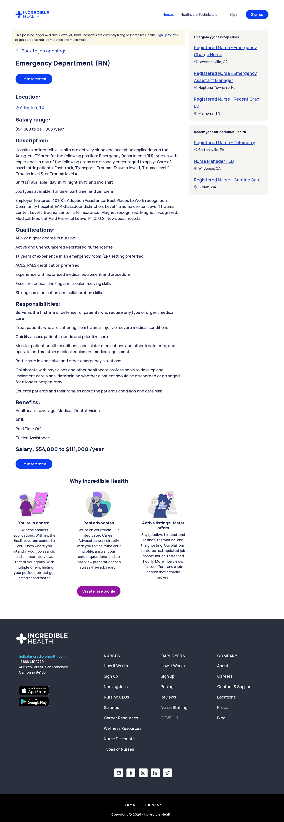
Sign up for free (167, 35)
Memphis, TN (209, 113)
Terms (129, 805)
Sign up (257, 14)
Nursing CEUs (116, 697)
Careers (225, 676)
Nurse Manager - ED (214, 161)
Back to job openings (44, 51)
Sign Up (111, 676)
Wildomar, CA (209, 168)
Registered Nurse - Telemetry (224, 142)
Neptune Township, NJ (216, 87)
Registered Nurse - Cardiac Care (227, 180)
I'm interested (34, 78)
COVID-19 (169, 717)
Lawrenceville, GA (213, 61)
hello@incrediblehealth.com (42, 656)
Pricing (167, 686)
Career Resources (121, 717)
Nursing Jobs (116, 686)
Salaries (111, 707)
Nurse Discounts (119, 738)
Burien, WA (207, 187)
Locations (226, 697)
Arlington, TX (31, 107)
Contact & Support (234, 686)
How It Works (116, 665)
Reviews (168, 697)
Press (222, 707)
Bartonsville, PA (211, 149)
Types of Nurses (119, 749)
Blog (221, 717)
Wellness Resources (122, 728)
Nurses (168, 14)
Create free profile (98, 591)
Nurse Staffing (174, 707)
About (222, 665)
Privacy (153, 805)
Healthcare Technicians (198, 14)
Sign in (235, 14)
